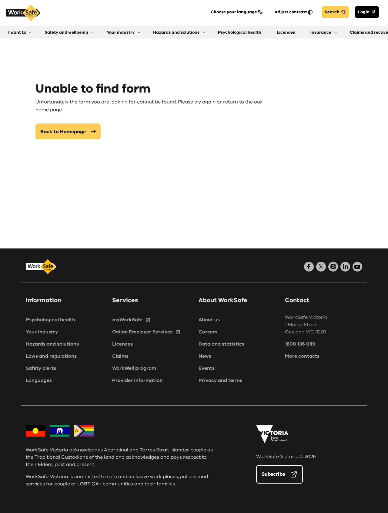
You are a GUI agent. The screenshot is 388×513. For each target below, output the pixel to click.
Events (207, 368)
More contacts (302, 356)
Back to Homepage (63, 131)
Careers (208, 332)
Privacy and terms (220, 380)
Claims (120, 356)
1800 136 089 (300, 344)
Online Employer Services (142, 332)
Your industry (42, 332)
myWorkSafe (127, 319)
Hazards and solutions (52, 344)
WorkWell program (134, 368)
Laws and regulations (51, 356)
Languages (39, 380)
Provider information (137, 380)
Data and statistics (221, 344)
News (205, 356)
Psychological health (50, 319)
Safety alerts (41, 368)
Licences (122, 344)
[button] (20, 32)
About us (209, 319)
